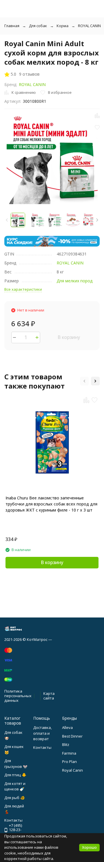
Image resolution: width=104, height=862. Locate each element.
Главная (11, 25)
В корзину (68, 337)
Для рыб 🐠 (14, 797)
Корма (62, 25)
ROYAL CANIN (89, 25)
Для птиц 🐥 (15, 774)
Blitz (65, 744)
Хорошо (89, 847)
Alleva (67, 727)
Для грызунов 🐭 (15, 763)
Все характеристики (23, 289)
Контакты (42, 747)
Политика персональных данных (17, 696)
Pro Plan (69, 761)
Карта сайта (49, 696)
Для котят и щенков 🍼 (14, 786)
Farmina (69, 753)
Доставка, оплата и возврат (42, 733)
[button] (97, 220)
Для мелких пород (74, 280)
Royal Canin (72, 770)
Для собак (38, 25)
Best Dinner (72, 736)
